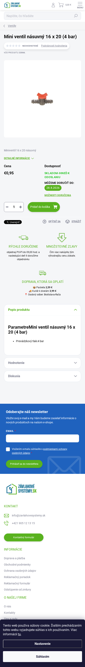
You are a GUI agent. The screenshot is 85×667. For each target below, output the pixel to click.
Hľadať (76, 15)
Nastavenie (43, 644)
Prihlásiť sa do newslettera (24, 464)
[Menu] (80, 5)
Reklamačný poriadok (17, 577)
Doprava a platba (14, 558)
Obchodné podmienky (17, 564)
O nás (7, 606)
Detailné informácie (17, 158)
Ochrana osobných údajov (20, 570)
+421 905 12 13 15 (23, 523)
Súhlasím (42, 656)
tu (19, 634)
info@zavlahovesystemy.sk (28, 515)
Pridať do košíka (40, 206)
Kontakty (9, 612)
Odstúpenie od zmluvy (17, 589)
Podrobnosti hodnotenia (54, 45)
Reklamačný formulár (17, 583)
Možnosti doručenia (57, 195)
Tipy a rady (10, 618)
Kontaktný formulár (23, 537)
